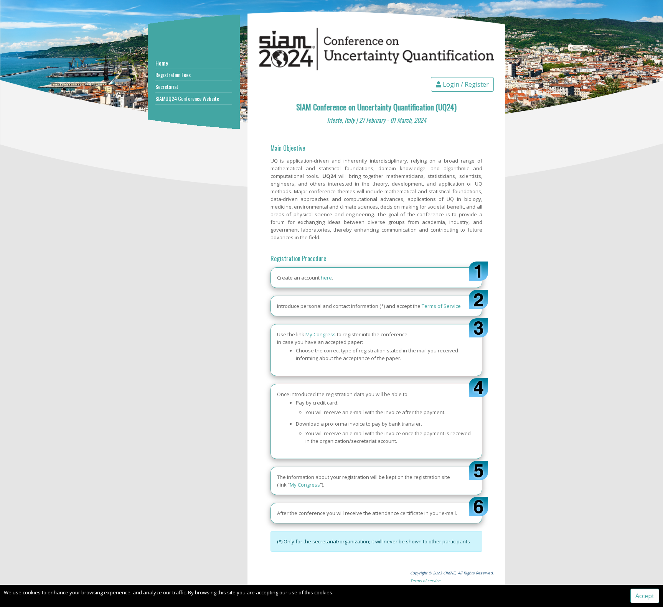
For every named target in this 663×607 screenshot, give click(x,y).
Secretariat (166, 86)
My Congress (320, 334)
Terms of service (425, 580)
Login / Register (465, 84)
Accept (644, 596)
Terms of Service (441, 306)
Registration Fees (173, 75)
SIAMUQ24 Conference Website (187, 98)
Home (161, 63)
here (326, 277)
